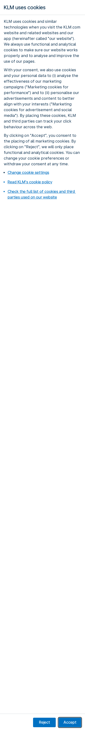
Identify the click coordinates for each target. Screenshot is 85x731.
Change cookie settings (28, 172)
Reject (44, 722)
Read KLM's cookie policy (30, 182)
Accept (70, 722)
